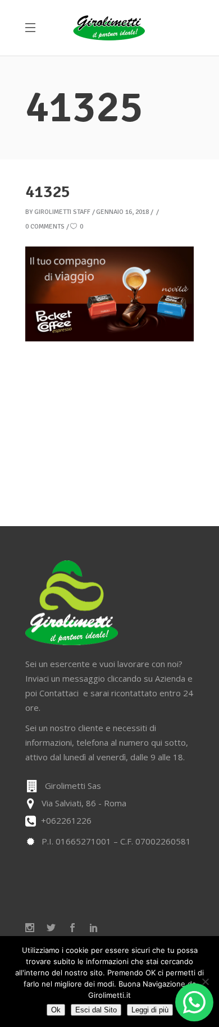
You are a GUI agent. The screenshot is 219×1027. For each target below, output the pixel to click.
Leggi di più (149, 1010)
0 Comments (45, 226)
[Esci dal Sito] (205, 981)
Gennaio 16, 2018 (122, 212)
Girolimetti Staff (62, 212)
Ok (56, 1010)
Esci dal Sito (96, 1010)
